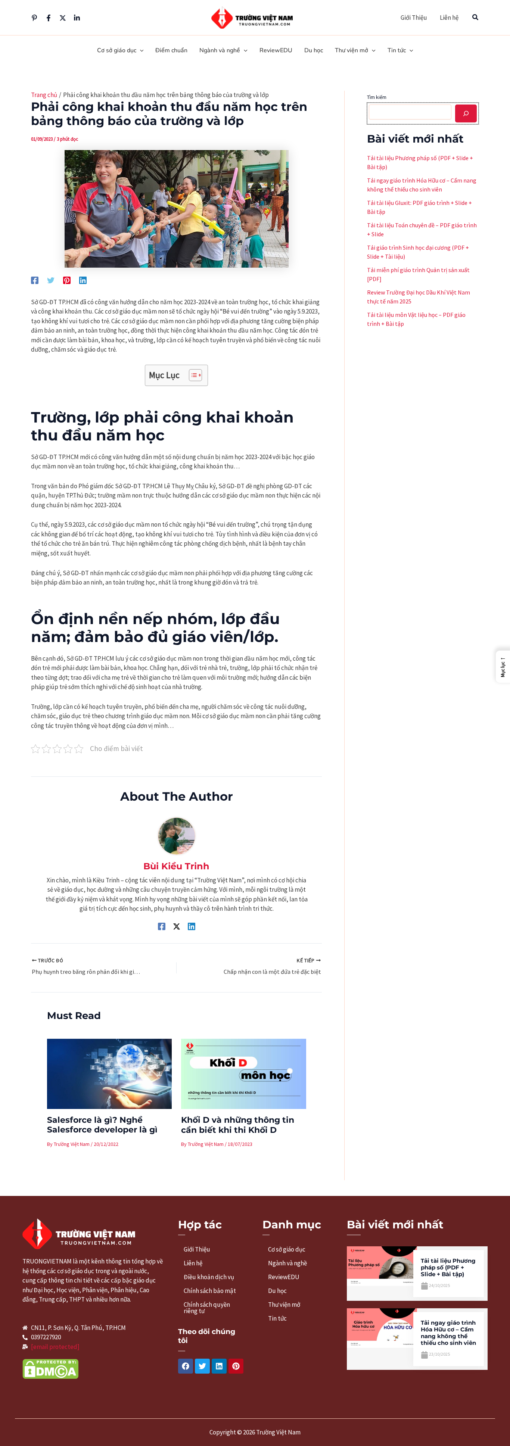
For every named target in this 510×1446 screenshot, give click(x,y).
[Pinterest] (34, 18)
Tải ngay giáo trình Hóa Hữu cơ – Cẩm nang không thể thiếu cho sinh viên (448, 1332)
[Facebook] (48, 18)
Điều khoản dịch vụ (209, 1277)
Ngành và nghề (287, 1263)
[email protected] (55, 1347)
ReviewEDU (283, 1277)
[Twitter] (62, 18)
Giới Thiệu (414, 17)
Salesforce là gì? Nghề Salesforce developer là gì (102, 1125)
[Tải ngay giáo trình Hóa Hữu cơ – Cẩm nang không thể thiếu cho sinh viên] (382, 1328)
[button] (475, 17)
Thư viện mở (284, 1304)
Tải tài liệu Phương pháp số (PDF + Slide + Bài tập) (448, 1267)
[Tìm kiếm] (466, 113)
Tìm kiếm (376, 97)
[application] (140, 50)
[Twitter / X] (176, 926)
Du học (277, 1291)
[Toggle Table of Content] (191, 375)
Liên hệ (449, 17)
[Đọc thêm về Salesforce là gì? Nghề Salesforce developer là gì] (109, 1073)
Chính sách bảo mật (210, 1291)
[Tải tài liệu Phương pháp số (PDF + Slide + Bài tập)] (382, 1266)
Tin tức (277, 1318)
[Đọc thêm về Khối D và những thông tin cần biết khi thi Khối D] (243, 1073)
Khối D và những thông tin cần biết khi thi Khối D (237, 1125)
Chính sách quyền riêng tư (207, 1307)
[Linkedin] (77, 18)
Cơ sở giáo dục (286, 1249)
